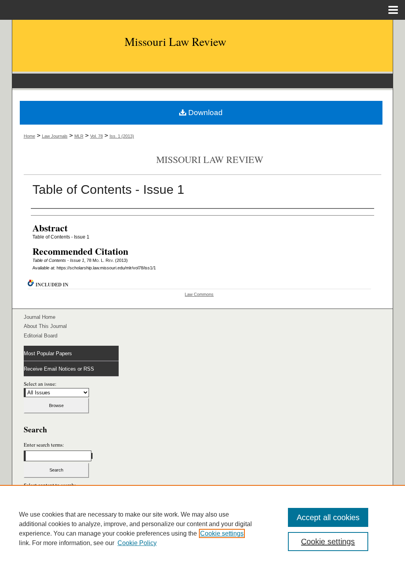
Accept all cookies (328, 517)
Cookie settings (222, 533)
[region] (202, 528)
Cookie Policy (137, 543)
